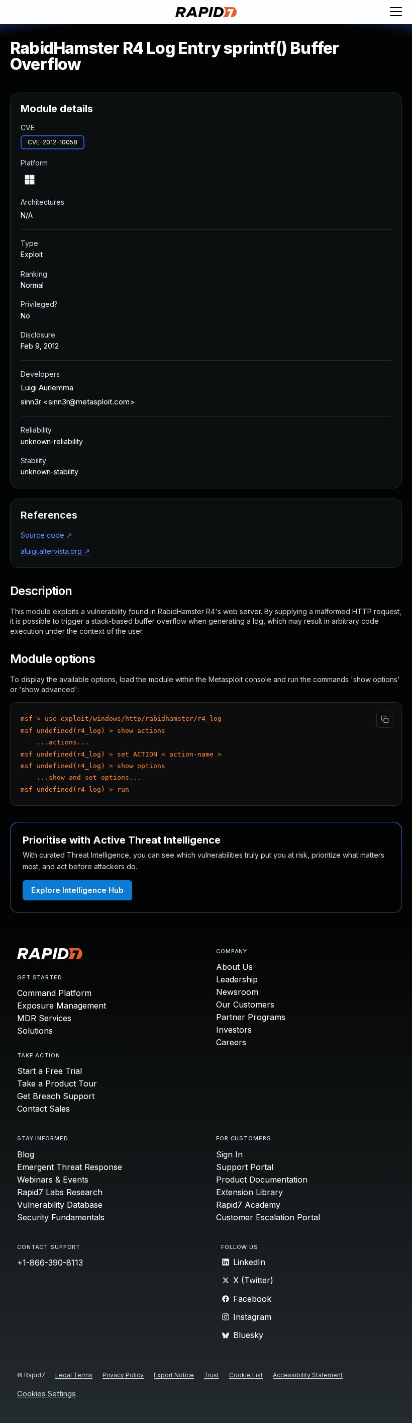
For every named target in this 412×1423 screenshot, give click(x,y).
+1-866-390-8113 (50, 1263)
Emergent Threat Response (69, 1167)
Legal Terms (73, 1375)
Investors (234, 1030)
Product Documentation (261, 1180)
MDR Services (44, 1018)
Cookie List (246, 1375)
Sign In (229, 1154)
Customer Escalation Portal (268, 1217)
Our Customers (245, 1004)
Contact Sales (43, 1109)
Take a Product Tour (57, 1083)
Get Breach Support (55, 1096)
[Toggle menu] (396, 12)
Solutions (35, 1031)
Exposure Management (61, 1005)
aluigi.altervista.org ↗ (55, 551)
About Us (234, 967)
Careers (231, 1042)
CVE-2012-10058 (52, 142)
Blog (25, 1154)
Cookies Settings (46, 1394)
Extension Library (249, 1192)
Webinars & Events (52, 1180)
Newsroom (237, 992)
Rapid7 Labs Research (59, 1192)
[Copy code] (384, 719)
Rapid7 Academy (248, 1205)
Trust (211, 1375)
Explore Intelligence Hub (77, 890)
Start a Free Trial (49, 1071)
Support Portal (244, 1167)
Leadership (237, 979)
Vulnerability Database (59, 1205)
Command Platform (54, 993)
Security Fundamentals (61, 1217)
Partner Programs (250, 1017)
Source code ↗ (46, 535)
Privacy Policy (123, 1375)
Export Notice (174, 1375)
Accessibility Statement (308, 1375)
